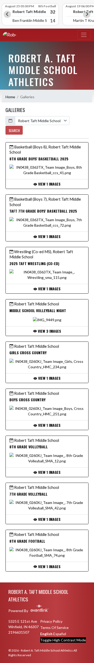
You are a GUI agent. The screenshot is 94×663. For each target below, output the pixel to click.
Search (14, 130)
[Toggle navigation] (84, 35)
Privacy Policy (51, 621)
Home (10, 97)
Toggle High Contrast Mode (63, 640)
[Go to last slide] (7, 14)
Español (59, 634)
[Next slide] (86, 14)
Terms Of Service (54, 627)
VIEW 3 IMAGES (49, 331)
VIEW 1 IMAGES (49, 184)
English (46, 634)
